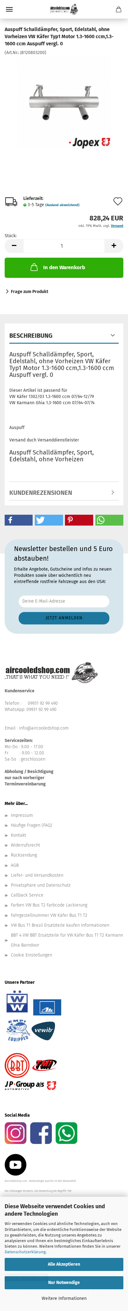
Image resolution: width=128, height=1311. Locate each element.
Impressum (22, 815)
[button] (14, 246)
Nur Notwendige (64, 1282)
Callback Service (27, 895)
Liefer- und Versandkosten (37, 875)
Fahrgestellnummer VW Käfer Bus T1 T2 (49, 915)
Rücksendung (24, 855)
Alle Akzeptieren (64, 1264)
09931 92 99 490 (43, 703)
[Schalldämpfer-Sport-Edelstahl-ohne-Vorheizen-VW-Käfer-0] (64, 102)
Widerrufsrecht (25, 845)
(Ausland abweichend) (62, 205)
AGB (15, 865)
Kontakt (18, 835)
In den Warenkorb (64, 267)
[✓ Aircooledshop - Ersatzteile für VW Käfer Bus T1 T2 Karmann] (64, 9)
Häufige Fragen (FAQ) (31, 825)
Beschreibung (31, 335)
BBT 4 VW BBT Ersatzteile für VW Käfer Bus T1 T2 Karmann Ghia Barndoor (67, 940)
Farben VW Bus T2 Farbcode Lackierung (49, 905)
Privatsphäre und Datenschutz (41, 885)
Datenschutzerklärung (25, 1252)
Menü (9, 9)
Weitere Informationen (64, 1298)
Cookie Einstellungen (31, 955)
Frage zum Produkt (29, 291)
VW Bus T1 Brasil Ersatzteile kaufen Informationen (60, 925)
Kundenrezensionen (40, 492)
